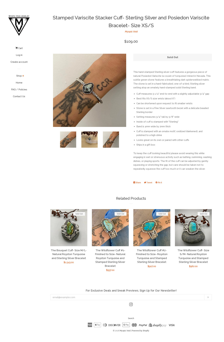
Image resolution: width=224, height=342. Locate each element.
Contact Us (19, 96)
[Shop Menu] (23, 76)
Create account (19, 62)
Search (131, 318)
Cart (20, 48)
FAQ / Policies (19, 89)
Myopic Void (131, 31)
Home (19, 82)
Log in (19, 55)
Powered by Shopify (140, 331)
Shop (19, 75)
